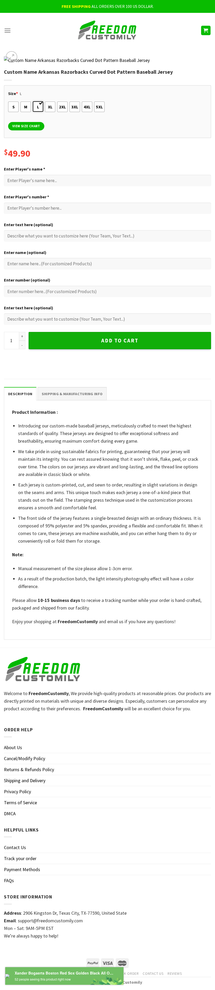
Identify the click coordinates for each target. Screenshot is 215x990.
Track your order (20, 858)
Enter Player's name (24, 169)
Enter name (25, 252)
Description (20, 393)
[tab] (20, 393)
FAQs (9, 880)
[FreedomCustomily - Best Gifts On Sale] (107, 31)
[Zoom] (11, 57)
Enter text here (28, 224)
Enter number (27, 280)
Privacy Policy (17, 791)
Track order (127, 973)
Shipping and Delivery (24, 780)
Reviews (175, 973)
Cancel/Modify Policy (24, 758)
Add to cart (119, 340)
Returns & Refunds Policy (29, 769)
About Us (13, 747)
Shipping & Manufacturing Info (72, 393)
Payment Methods (22, 869)
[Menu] (7, 31)
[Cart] (206, 30)
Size (13, 93)
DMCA (10, 814)
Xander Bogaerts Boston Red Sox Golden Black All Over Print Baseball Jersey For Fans (64, 973)
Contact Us (15, 847)
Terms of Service (20, 803)
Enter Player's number (26, 196)
